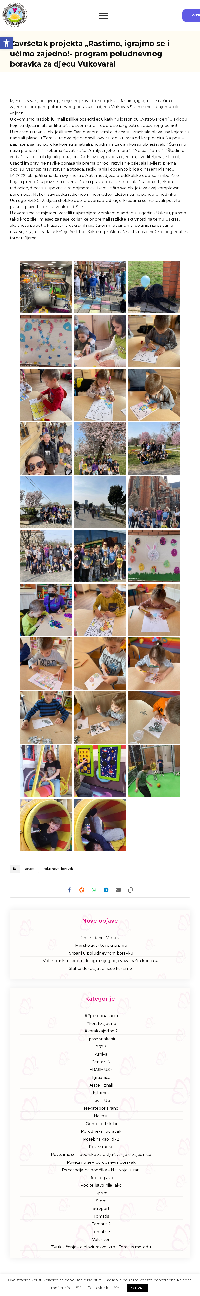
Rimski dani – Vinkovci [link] (101, 938)
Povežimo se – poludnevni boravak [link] (101, 1162)
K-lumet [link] (101, 1092)
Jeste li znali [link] (101, 1085)
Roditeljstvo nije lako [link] (101, 1185)
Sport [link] (101, 1193)
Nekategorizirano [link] (101, 1108)
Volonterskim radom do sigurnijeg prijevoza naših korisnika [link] (101, 960)
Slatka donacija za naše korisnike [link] (101, 968)
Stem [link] (101, 1201)
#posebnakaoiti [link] (101, 1039)
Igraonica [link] (101, 1077)
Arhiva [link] (101, 1054)
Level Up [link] (101, 1100)
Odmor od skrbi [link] (101, 1123)
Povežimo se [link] (101, 1146)
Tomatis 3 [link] (101, 1231)
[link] (6, 43)
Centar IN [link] (101, 1062)
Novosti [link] (29, 869)
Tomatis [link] (101, 1216)
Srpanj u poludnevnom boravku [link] (101, 953)
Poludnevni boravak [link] (58, 869)
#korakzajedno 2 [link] (101, 1031)
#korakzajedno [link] (101, 1023)
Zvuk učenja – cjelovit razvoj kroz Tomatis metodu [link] (101, 1247)
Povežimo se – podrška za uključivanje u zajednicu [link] (101, 1154)
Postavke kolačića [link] (104, 1288)
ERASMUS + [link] (101, 1069)
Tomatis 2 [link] (101, 1224)
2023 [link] (101, 1046)
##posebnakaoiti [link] (101, 1015)
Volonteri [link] (101, 1239)
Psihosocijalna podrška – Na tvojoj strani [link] (101, 1170)
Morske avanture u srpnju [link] (101, 945)
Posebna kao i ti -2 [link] (101, 1139)
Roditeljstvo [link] (101, 1177)
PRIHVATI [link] (137, 1288)
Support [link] (101, 1208)
